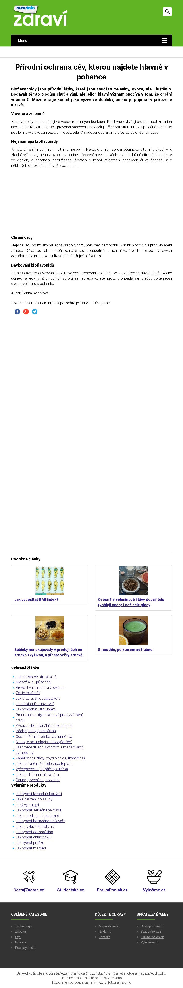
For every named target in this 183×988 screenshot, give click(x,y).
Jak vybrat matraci (31, 848)
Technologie (23, 926)
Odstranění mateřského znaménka (44, 736)
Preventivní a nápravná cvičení (40, 687)
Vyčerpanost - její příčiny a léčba (42, 769)
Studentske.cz (151, 931)
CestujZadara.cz (152, 926)
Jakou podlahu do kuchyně (37, 815)
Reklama (105, 931)
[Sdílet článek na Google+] (26, 311)
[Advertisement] (91, 203)
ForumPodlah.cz (152, 937)
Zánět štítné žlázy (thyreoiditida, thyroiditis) (50, 758)
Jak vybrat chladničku (33, 837)
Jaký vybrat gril (28, 804)
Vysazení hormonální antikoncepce (44, 725)
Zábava (20, 931)
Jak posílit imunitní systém (37, 774)
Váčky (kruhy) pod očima (36, 731)
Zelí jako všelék (28, 693)
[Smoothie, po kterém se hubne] (133, 630)
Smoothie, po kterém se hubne (125, 649)
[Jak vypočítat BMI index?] (49, 580)
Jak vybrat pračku (30, 842)
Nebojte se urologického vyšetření (44, 742)
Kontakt (104, 937)
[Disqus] (91, 374)
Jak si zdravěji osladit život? (38, 698)
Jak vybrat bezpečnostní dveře (40, 821)
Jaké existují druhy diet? (35, 703)
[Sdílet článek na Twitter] (35, 311)
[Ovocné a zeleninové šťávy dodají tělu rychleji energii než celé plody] (133, 580)
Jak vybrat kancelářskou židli (39, 793)
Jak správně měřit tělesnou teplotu (44, 763)
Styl (18, 937)
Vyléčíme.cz (149, 942)
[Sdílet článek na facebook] (17, 311)
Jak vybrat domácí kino (34, 832)
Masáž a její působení (33, 682)
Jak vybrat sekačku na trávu (38, 810)
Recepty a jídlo (25, 948)
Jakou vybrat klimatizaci (35, 826)
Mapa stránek (108, 926)
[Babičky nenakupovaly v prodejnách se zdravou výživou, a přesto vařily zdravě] (49, 630)
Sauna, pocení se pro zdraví (38, 780)
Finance (20, 942)
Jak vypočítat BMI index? (36, 599)
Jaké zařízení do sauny (34, 799)
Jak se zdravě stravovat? (36, 676)
